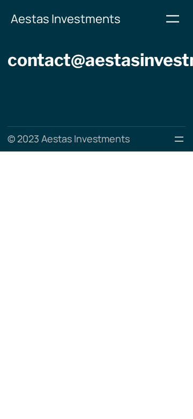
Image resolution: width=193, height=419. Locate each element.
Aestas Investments (66, 19)
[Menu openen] (172, 18)
